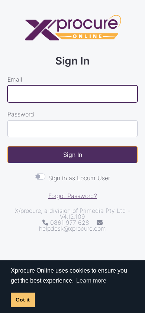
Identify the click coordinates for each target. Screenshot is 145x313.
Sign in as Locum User (79, 178)
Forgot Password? (72, 196)
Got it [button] (23, 300)
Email (14, 79)
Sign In (72, 154)
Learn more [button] (91, 280)
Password (20, 114)
